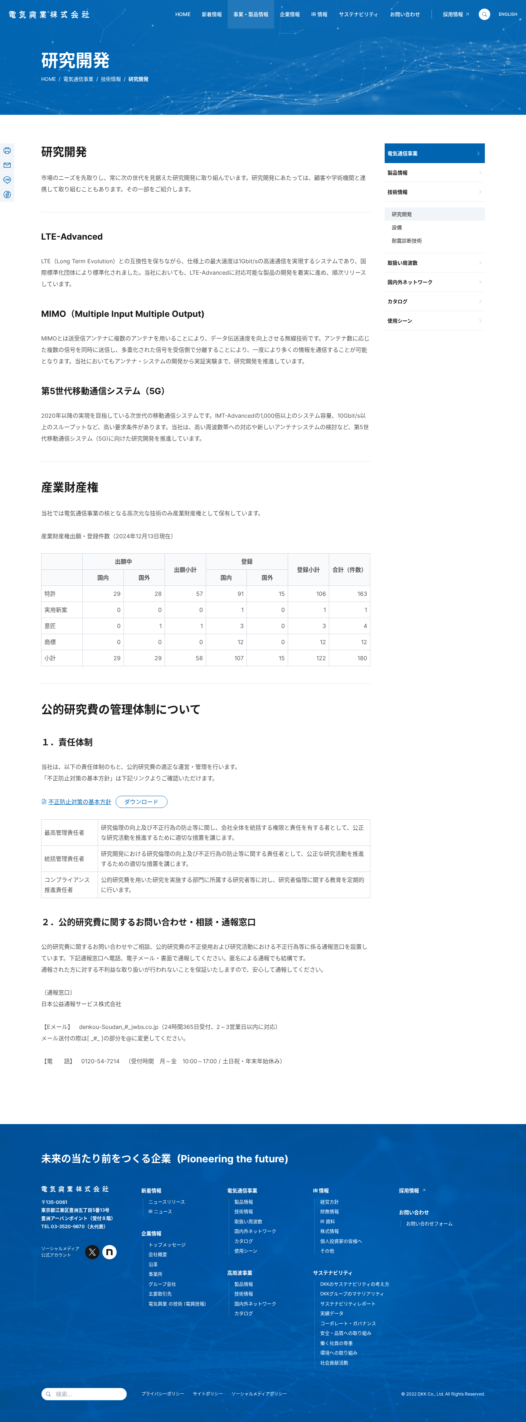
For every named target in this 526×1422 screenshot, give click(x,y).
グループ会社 (162, 1284)
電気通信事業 (78, 79)
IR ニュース (160, 1211)
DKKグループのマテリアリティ (352, 1293)
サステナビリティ (359, 14)
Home (182, 14)
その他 (327, 1251)
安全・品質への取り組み (345, 1333)
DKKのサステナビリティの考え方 (354, 1284)
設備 (397, 227)
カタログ (398, 301)
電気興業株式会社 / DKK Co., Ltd (46, 15)
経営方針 (329, 1202)
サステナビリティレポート (348, 1303)
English (508, 14)
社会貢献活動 (334, 1362)
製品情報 (398, 173)
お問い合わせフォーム (429, 1223)
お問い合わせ (405, 14)
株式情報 (329, 1231)
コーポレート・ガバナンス (348, 1323)
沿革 (153, 1264)
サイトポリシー (208, 1394)
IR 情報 (319, 14)
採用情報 (453, 14)
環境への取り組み (338, 1352)
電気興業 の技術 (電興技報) (177, 1303)
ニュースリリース (166, 1202)
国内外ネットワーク (410, 282)
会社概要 (157, 1254)
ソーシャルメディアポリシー (259, 1394)
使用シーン (400, 321)
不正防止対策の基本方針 (79, 801)
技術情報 (111, 79)
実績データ (332, 1313)
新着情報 (212, 14)
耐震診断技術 (407, 240)
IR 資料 (327, 1221)
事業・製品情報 (250, 14)
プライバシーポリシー (162, 1394)
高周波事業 (239, 1273)
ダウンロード (141, 801)
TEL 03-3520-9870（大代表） (74, 1226)
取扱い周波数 (403, 263)
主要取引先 (160, 1293)
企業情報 (290, 14)
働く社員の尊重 (336, 1343)
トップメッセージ (167, 1244)
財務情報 (329, 1211)
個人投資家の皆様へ (341, 1241)
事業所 (155, 1274)
